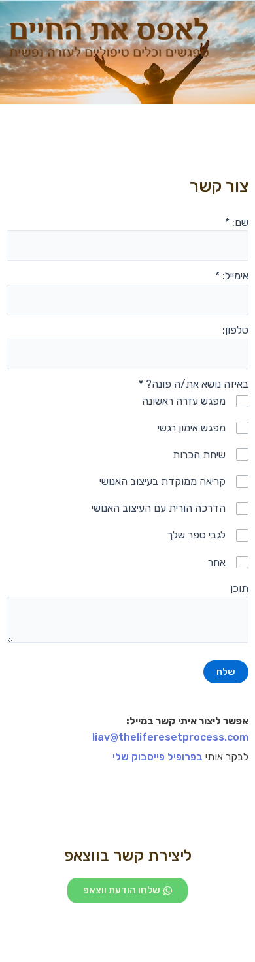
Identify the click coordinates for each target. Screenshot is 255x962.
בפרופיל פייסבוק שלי (157, 757)
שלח (225, 671)
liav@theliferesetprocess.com (170, 737)
